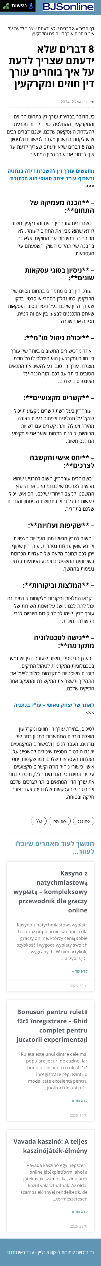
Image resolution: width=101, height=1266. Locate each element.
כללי (38, 821)
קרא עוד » (80, 971)
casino (83, 821)
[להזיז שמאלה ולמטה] (4, 7)
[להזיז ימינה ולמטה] (7, 7)
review (59, 821)
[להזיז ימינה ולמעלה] (7, 4)
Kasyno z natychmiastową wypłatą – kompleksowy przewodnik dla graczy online (50, 891)
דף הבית (86, 28)
